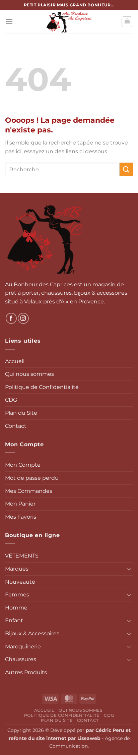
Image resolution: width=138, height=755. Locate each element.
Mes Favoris (20, 517)
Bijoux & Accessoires (32, 633)
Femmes (17, 594)
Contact (15, 426)
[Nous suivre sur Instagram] (23, 318)
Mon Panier (20, 504)
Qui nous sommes (29, 374)
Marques (16, 569)
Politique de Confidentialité (42, 387)
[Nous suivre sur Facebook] (11, 318)
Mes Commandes (28, 491)
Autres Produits (26, 672)
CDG (11, 400)
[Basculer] (129, 569)
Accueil (14, 361)
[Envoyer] (126, 169)
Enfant (14, 620)
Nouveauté (20, 582)
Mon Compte (23, 465)
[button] (9, 21)
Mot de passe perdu (32, 478)
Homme (16, 607)
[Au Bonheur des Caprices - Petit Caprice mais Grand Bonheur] (69, 22)
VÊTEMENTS (22, 556)
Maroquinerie (23, 646)
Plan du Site (21, 413)
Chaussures (20, 659)
